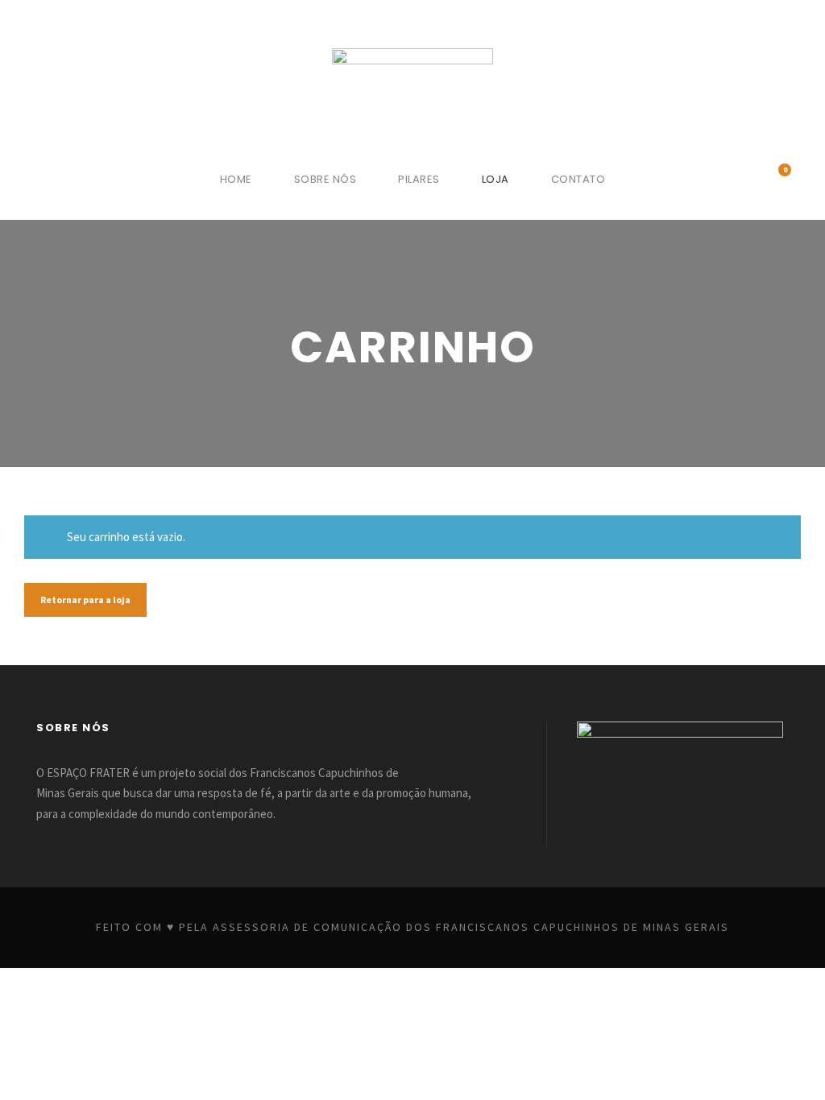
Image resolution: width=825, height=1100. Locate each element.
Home (236, 179)
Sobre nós (325, 179)
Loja (495, 179)
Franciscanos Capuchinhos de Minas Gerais (582, 927)
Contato (578, 179)
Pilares (419, 179)
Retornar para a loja (85, 599)
